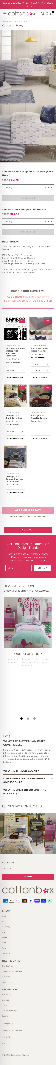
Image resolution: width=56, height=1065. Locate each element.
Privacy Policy (9, 1010)
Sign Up (42, 568)
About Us (7, 994)
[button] (28, 241)
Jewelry (6, 953)
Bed (4, 916)
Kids (4, 921)
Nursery (6, 926)
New (4, 942)
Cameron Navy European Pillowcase (24, 209)
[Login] (47, 13)
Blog (4, 1005)
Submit (28, 876)
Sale (4, 948)
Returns (6, 976)
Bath (4, 932)
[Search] (42, 13)
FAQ (4, 982)
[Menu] (5, 13)
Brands (5, 1000)
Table (4, 937)
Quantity (8, 221)
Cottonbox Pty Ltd (19, 1055)
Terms (5, 1016)
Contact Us (7, 966)
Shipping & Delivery (12, 971)
